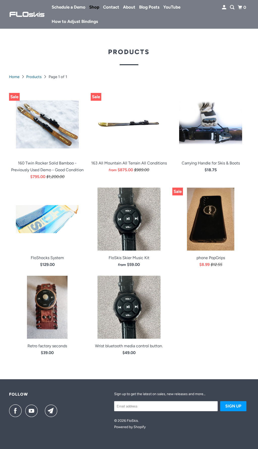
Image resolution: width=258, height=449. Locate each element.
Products (34, 77)
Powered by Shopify (130, 427)
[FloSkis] (27, 14)
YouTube (171, 7)
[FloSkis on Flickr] (42, 410)
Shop (94, 7)
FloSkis (132, 421)
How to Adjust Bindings (75, 21)
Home (14, 77)
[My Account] (224, 7)
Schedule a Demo (68, 7)
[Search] (232, 7)
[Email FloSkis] (52, 410)
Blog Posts (149, 7)
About (129, 7)
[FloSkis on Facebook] (16, 410)
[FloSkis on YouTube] (32, 410)
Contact (111, 7)
